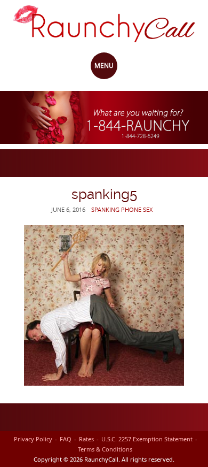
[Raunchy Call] (104, 23)
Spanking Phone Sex (122, 209)
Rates (86, 439)
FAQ (65, 439)
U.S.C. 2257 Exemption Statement (147, 439)
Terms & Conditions (105, 449)
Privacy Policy (33, 439)
